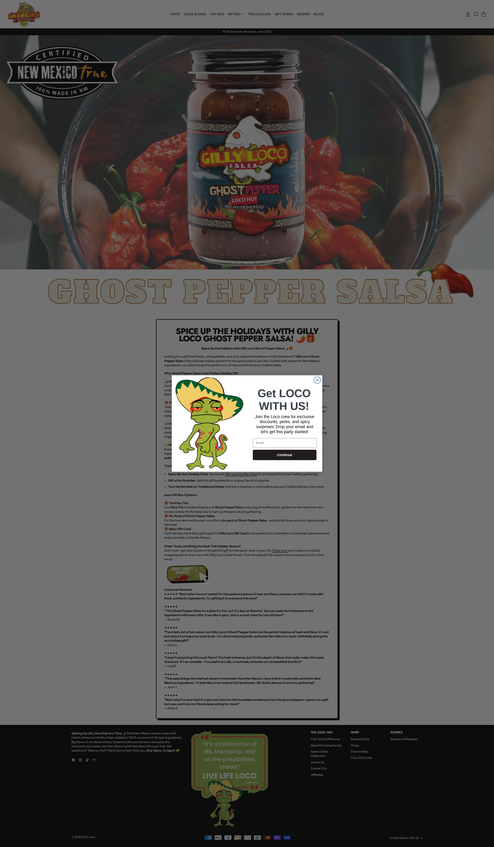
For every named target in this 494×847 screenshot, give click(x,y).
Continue (284, 455)
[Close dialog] (317, 380)
